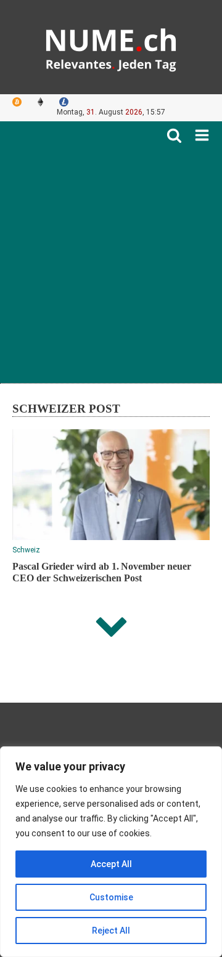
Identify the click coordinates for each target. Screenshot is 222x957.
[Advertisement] (111, 260)
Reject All (111, 930)
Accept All (111, 864)
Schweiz (26, 550)
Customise (111, 897)
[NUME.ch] (111, 47)
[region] (111, 851)
